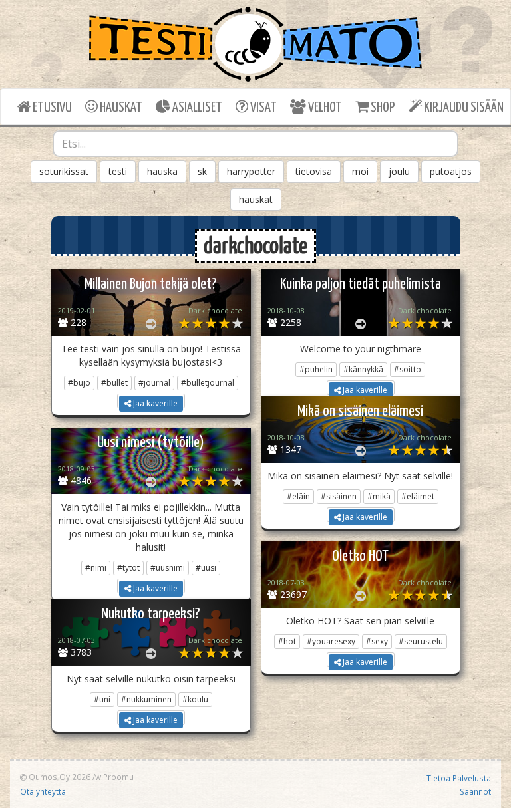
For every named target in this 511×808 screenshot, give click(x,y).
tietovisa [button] (313, 171)
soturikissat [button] (63, 171)
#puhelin (316, 369)
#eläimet (417, 496)
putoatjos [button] (451, 171)
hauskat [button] (256, 199)
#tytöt (128, 567)
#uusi (206, 567)
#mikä (379, 496)
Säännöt (475, 791)
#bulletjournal (207, 382)
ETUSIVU (51, 107)
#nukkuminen (146, 699)
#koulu (195, 699)
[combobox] (255, 143)
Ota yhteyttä (43, 791)
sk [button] (202, 171)
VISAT (262, 107)
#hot (287, 641)
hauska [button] (162, 171)
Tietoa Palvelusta (458, 778)
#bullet (114, 382)
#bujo (79, 382)
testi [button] (117, 171)
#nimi (95, 567)
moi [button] (360, 171)
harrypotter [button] (251, 171)
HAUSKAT (120, 107)
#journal (154, 382)
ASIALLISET (196, 107)
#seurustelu (421, 641)
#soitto (407, 369)
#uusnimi (167, 567)
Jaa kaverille (154, 403)
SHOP (382, 107)
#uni (102, 699)
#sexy (377, 641)
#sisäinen (339, 496)
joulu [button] (399, 171)
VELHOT (324, 107)
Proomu (118, 776)
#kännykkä (363, 369)
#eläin (298, 496)
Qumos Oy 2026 (58, 776)
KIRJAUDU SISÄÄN (463, 107)
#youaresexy (331, 641)
